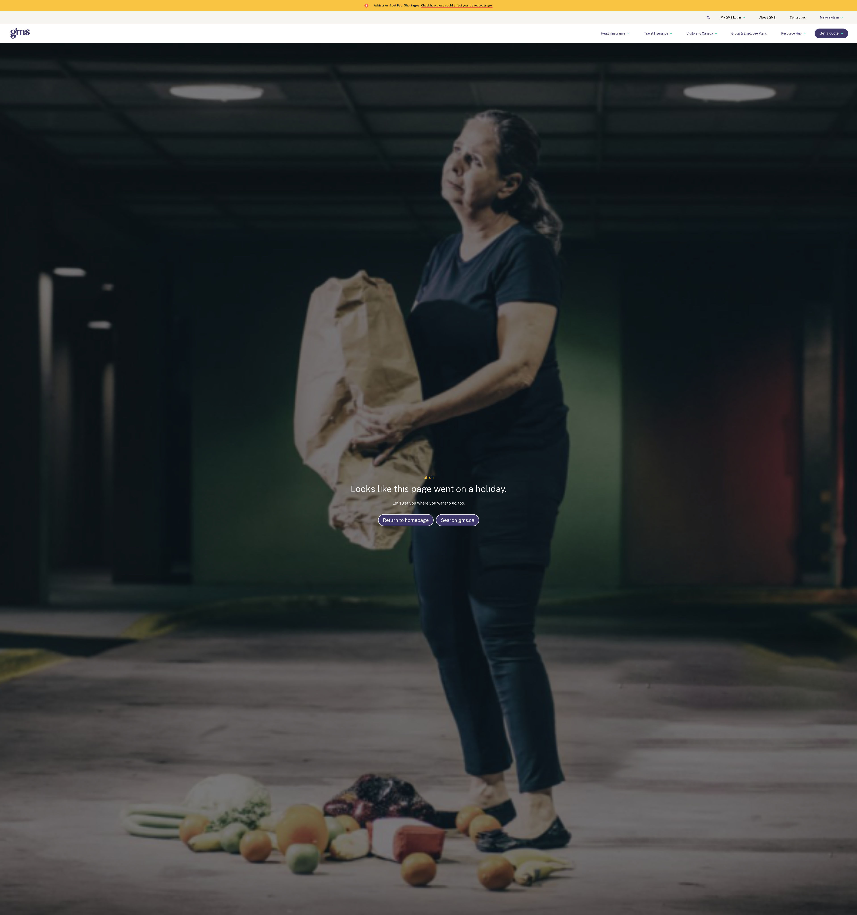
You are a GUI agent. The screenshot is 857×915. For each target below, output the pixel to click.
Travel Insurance (656, 33)
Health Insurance (613, 33)
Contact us (798, 17)
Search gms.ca (457, 520)
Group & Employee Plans (749, 33)
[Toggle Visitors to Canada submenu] (718, 33)
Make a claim (829, 17)
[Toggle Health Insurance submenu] (631, 33)
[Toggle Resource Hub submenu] (807, 33)
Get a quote (829, 33)
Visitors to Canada (699, 33)
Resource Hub (791, 33)
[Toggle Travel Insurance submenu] (674, 33)
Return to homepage (406, 520)
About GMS (767, 17)
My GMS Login (731, 17)
